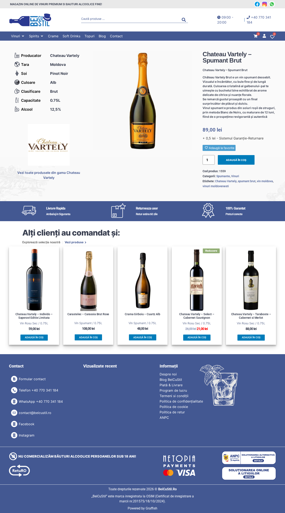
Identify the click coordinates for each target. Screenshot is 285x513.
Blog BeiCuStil (171, 380)
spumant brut (247, 181)
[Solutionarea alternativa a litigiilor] (249, 458)
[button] (18, 36)
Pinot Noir (59, 73)
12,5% (55, 109)
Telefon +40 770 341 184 (38, 390)
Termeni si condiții (174, 396)
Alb (53, 82)
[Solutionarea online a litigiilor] (249, 473)
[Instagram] (14, 435)
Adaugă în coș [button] (34, 337)
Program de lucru (173, 390)
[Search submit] (185, 20)
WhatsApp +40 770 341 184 (41, 401)
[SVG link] (30, 20)
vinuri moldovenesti (216, 186)
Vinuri (235, 176)
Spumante (223, 176)
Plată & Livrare (171, 385)
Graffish (151, 508)
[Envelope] (14, 413)
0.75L (55, 100)
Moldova (58, 64)
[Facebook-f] (14, 424)
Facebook (26, 424)
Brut (54, 91)
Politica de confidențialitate (181, 401)
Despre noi (168, 374)
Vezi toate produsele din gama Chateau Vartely (48, 175)
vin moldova (265, 181)
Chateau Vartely (64, 55)
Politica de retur (172, 412)
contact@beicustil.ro (35, 413)
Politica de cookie (174, 407)
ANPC (164, 417)
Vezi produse (74, 242)
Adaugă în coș (236, 160)
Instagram (26, 435)
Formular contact (32, 379)
